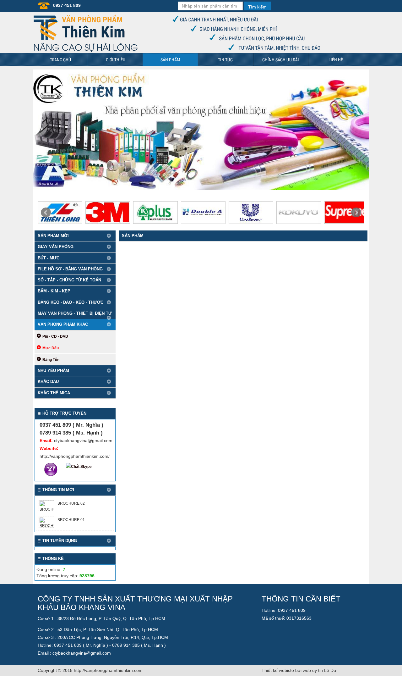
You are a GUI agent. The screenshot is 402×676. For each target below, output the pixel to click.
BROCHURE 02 (71, 503)
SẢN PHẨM (170, 59)
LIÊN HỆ (336, 59)
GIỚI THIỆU (115, 59)
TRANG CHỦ (60, 59)
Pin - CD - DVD (55, 336)
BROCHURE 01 (71, 520)
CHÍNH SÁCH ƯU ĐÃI (280, 59)
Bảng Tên (50, 359)
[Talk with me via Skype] (79, 467)
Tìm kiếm (257, 6)
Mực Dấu (50, 348)
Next (356, 213)
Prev (46, 213)
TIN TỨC (225, 59)
